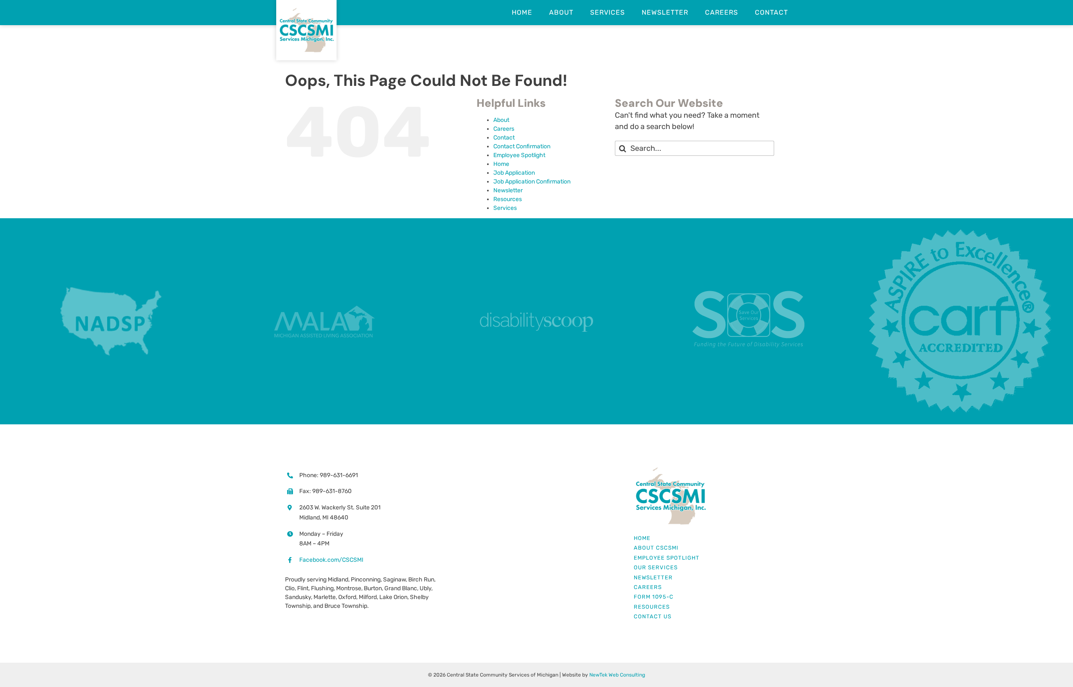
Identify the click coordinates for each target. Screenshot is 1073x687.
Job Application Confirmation (531, 181)
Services (505, 208)
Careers (503, 128)
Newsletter (508, 190)
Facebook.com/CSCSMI (331, 559)
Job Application (514, 172)
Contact (504, 137)
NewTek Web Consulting (617, 675)
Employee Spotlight (519, 155)
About (501, 120)
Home (501, 164)
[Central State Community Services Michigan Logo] (670, 470)
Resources (507, 199)
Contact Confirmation (521, 146)
